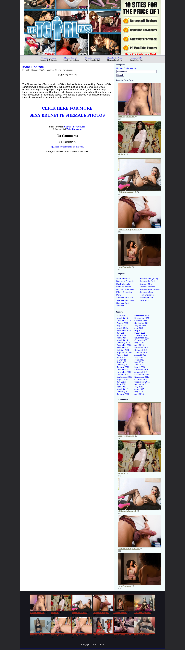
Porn (118, 295)
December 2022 (124, 369)
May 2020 (139, 342)
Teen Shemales (146, 295)
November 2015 (141, 377)
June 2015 (139, 389)
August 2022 (122, 379)
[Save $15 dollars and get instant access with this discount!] (92, 54)
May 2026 (121, 316)
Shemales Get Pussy (114, 58)
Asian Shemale (123, 278)
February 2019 (141, 347)
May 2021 (139, 330)
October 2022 (123, 374)
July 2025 (121, 325)
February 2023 (123, 365)
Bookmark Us (130, 68)
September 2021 (142, 323)
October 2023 (123, 350)
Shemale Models (147, 286)
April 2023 (121, 362)
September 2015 (142, 382)
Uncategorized (146, 297)
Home (119, 68)
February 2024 (123, 342)
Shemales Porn (146, 292)
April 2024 (121, 338)
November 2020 (141, 338)
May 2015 (139, 391)
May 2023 (121, 360)
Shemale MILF (146, 284)
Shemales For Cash (48, 58)
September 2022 (124, 377)
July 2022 (121, 382)
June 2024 (121, 335)
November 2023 (124, 347)
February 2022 (123, 391)
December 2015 (141, 374)
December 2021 (141, 316)
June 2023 (121, 357)
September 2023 (124, 352)
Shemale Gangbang (148, 278)
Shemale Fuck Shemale (123, 304)
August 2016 (140, 355)
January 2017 (140, 352)
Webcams (144, 300)
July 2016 (138, 357)
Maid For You (33, 67)
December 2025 (124, 320)
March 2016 (139, 367)
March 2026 (122, 318)
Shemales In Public (92, 58)
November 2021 (141, 318)
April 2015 (139, 394)
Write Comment (74, 129)
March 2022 (122, 389)
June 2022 (121, 384)
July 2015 (138, 387)
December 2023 (124, 345)
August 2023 (122, 355)
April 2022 (121, 387)
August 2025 (122, 323)
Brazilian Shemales (125, 289)
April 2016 (139, 365)
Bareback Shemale (125, 281)
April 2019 (139, 345)
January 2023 (123, 367)
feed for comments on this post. (67, 146)
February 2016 (141, 369)
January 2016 (140, 372)
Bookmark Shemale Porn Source (60, 70)
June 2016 (139, 360)
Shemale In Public (147, 281)
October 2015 (140, 379)
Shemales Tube (136, 58)
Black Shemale (123, 284)
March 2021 (139, 333)
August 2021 (140, 325)
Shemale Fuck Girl (124, 297)
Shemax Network (70, 58)
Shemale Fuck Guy (125, 300)
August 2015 (140, 384)
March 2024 (122, 340)
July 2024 (121, 333)
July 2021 (138, 328)
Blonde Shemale (123, 286)
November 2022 (124, 372)
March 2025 (122, 328)
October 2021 (140, 320)
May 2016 (139, 362)
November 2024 (124, 330)
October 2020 (140, 340)
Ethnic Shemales (124, 292)
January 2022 (123, 394)
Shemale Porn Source (74, 127)
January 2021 (140, 335)
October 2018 (140, 350)
